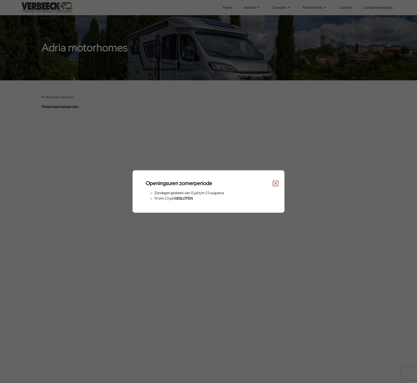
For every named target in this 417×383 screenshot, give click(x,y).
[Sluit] (275, 183)
